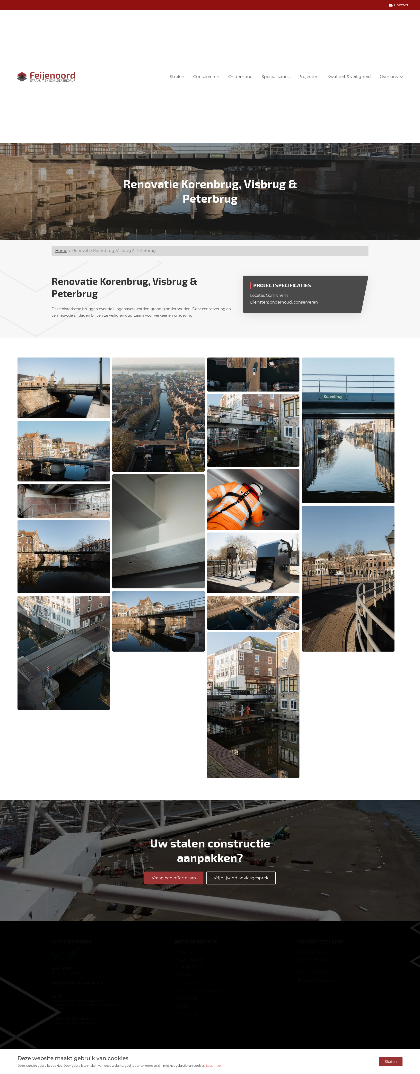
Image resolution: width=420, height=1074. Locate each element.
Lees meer (213, 1065)
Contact (401, 5)
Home (61, 250)
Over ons (389, 76)
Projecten (308, 76)
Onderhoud (240, 76)
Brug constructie (196, 1014)
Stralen (177, 76)
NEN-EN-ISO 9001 (66, 973)
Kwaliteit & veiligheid (349, 76)
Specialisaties (275, 76)
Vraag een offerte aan (174, 877)
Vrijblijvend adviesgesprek (241, 877)
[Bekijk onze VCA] (65, 958)
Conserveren (206, 76)
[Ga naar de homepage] (46, 77)
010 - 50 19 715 (314, 973)
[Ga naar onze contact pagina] (391, 5)
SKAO (185, 1006)
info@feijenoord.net (321, 980)
